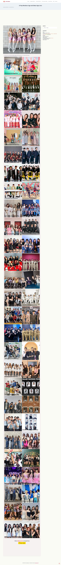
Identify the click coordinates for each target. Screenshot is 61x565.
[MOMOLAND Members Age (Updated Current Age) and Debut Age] (13, 244)
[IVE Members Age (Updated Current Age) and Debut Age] (31, 262)
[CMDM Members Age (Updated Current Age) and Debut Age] (13, 493)
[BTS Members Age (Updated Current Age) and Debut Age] (13, 66)
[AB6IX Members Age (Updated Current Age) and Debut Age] (31, 315)
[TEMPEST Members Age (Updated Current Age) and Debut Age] (13, 386)
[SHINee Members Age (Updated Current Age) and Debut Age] (13, 173)
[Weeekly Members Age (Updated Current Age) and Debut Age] (13, 226)
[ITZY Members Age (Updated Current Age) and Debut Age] (31, 119)
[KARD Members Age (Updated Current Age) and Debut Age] (13, 404)
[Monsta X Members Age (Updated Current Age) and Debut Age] (31, 155)
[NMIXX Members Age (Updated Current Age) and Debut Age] (13, 280)
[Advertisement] (30, 18)
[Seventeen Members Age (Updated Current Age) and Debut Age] (13, 155)
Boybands (47, 36)
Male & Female (45, 39)
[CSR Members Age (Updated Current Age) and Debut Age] (13, 369)
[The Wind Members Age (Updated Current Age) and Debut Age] (13, 422)
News (54, 1)
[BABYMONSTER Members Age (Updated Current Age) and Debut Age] (31, 386)
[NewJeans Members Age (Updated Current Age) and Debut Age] (31, 369)
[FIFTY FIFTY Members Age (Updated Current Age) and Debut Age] (31, 351)
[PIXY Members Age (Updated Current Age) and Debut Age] (31, 333)
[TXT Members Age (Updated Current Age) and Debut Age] (13, 190)
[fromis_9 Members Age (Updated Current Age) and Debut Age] (31, 208)
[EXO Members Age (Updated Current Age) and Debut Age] (31, 83)
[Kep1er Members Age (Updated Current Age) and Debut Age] (13, 262)
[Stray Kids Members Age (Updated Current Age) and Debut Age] (31, 101)
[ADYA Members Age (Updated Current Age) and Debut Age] (13, 440)
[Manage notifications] (59, 563)
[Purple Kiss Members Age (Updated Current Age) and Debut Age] (13, 297)
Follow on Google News (22, 540)
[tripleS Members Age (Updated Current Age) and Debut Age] (31, 440)
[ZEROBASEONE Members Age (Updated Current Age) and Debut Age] (31, 422)
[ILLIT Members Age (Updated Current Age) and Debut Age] (13, 529)
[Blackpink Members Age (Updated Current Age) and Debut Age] (31, 66)
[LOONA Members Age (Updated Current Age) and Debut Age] (31, 173)
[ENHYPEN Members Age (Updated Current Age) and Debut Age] (31, 297)
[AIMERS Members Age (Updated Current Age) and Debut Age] (31, 493)
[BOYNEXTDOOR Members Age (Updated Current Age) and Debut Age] (31, 404)
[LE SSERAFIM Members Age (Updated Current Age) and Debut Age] (31, 244)
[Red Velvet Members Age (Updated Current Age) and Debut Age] (31, 476)
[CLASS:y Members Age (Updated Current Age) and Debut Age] (13, 476)
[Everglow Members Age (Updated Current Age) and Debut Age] (13, 208)
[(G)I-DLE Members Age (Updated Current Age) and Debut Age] (31, 190)
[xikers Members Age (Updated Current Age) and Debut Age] (13, 351)
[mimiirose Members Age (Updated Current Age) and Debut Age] (13, 458)
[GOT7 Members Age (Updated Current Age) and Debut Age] (13, 101)
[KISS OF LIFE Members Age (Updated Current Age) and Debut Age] (31, 511)
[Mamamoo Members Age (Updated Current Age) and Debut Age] (13, 137)
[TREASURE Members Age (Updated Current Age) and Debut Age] (13, 315)
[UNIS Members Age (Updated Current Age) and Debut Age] (31, 529)
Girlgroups (44, 36)
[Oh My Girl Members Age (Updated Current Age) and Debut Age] (13, 119)
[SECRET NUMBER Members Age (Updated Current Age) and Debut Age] (13, 511)
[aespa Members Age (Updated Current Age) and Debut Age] (31, 280)
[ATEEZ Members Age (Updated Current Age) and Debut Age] (31, 226)
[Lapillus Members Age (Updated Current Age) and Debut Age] (31, 458)
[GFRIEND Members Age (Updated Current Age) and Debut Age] (31, 137)
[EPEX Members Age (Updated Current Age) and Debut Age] (13, 333)
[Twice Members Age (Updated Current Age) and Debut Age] (13, 83)
